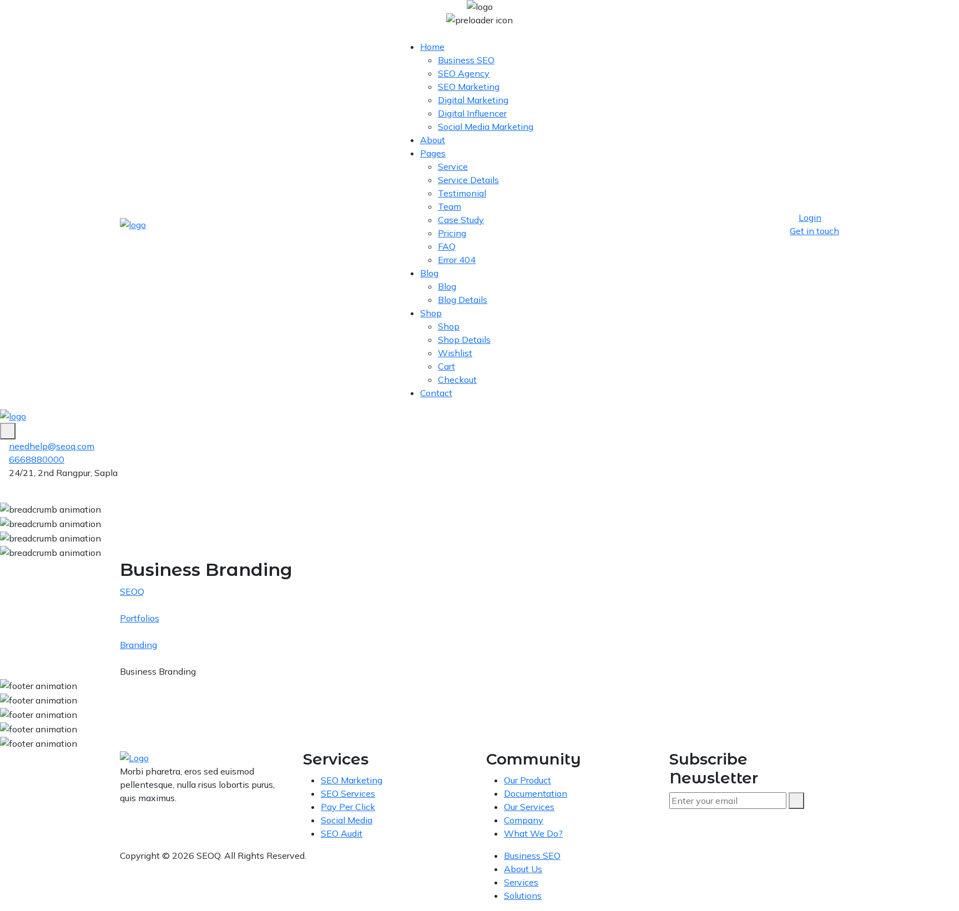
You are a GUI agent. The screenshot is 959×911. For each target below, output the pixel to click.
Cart (446, 366)
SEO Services (348, 793)
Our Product (527, 780)
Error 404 (457, 259)
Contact (436, 392)
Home (432, 46)
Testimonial (462, 193)
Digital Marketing (473, 99)
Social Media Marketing (485, 126)
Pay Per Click (348, 806)
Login (810, 217)
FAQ (447, 246)
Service (453, 166)
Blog (429, 273)
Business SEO (466, 59)
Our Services (529, 806)
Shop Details (464, 339)
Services (521, 882)
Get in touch (814, 230)
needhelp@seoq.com (51, 446)
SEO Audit (341, 833)
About (432, 139)
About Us (523, 868)
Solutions (523, 895)
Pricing (452, 233)
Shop (431, 312)
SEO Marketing (468, 86)
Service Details (468, 179)
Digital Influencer (472, 113)
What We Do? (533, 833)
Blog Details (462, 299)
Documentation (535, 793)
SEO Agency (463, 73)
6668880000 (36, 459)
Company (523, 820)
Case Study (461, 219)
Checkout (457, 379)
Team (449, 206)
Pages (433, 153)
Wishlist (455, 352)
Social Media (346, 820)
